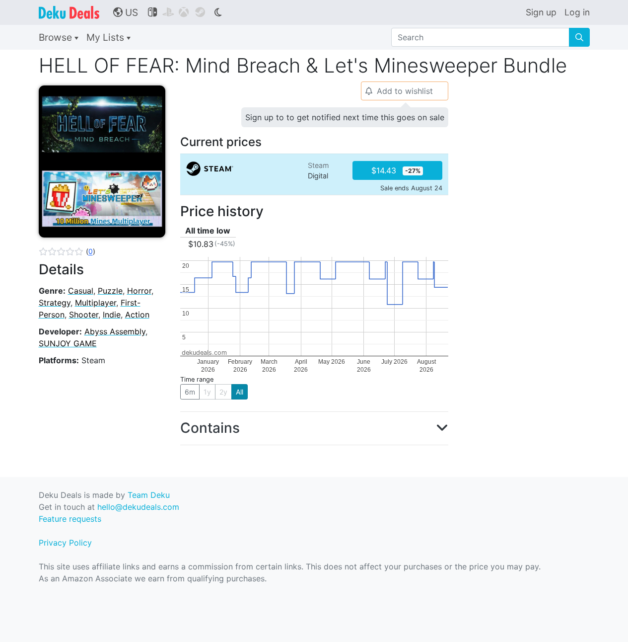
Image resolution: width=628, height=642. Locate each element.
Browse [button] (56, 37)
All (239, 392)
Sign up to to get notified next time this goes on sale (344, 117)
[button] (67, 251)
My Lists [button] (106, 37)
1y (207, 392)
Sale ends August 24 (411, 188)
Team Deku (149, 495)
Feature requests (70, 519)
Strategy (54, 303)
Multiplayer (95, 303)
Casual (80, 291)
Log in (577, 12)
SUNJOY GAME (68, 343)
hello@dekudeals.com (138, 507)
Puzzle (110, 291)
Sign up (541, 12)
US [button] (125, 12)
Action (137, 315)
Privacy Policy (65, 543)
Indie (112, 315)
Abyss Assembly (114, 331)
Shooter (83, 315)
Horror (139, 291)
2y (223, 392)
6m (190, 392)
